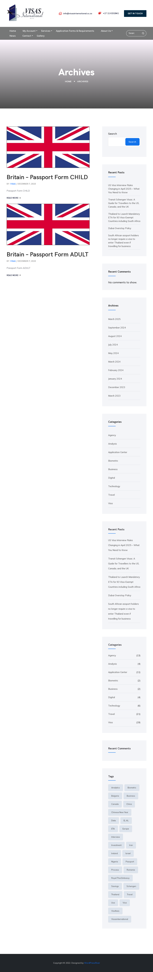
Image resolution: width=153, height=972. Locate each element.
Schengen (131, 886)
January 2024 (115, 378)
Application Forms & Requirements (75, 30)
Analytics (115, 787)
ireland (114, 853)
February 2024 (115, 370)
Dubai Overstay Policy (119, 228)
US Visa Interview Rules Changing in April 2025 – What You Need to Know (124, 189)
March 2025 (114, 319)
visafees (115, 911)
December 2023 (116, 387)
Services (45, 30)
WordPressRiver (92, 963)
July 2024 (113, 344)
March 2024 (114, 361)
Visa (110, 503)
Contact (26, 35)
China (129, 804)
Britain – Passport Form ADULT (47, 254)
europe (126, 829)
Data (113, 820)
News (13, 35)
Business (113, 469)
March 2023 (114, 395)
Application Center (117, 452)
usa (113, 902)
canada (115, 804)
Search (112, 133)
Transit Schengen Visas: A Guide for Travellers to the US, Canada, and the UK (123, 203)
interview (115, 837)
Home (13, 30)
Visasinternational (119, 919)
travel (130, 894)
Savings (115, 886)
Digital (111, 477)
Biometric (113, 460)
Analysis (112, 443)
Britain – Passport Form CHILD (47, 177)
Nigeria (114, 861)
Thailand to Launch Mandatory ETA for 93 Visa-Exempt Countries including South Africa (124, 217)
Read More (13, 198)
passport (130, 861)
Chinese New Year (119, 812)
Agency (112, 435)
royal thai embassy (120, 878)
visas (13, 184)
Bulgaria (115, 796)
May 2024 (113, 353)
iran (131, 845)
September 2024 (117, 327)
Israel (128, 853)
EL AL (126, 820)
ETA (113, 829)
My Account (29, 30)
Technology (114, 486)
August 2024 (115, 336)
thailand (115, 894)
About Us (106, 30)
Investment (116, 845)
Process (115, 870)
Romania (131, 870)
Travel (111, 494)
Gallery (41, 35)
